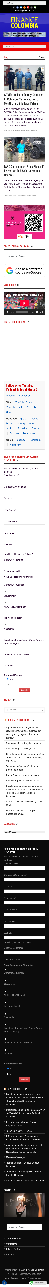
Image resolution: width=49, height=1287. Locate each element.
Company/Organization (15, 486)
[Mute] (37, 312)
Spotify (21, 423)
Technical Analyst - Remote (19, 1130)
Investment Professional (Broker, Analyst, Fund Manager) (24, 641)
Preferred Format (13, 675)
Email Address (11, 475)
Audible (34, 418)
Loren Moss (32, 130)
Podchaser (29, 433)
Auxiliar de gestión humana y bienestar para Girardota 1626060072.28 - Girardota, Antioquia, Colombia (25, 1148)
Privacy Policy (13, 1249)
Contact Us (11, 1243)
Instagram (15, 444)
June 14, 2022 (18, 195)
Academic (9, 628)
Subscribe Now (13, 1238)
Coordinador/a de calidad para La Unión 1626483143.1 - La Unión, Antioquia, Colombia (25, 757)
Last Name (9, 533)
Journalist (8, 665)
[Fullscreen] (41, 312)
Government (10, 595)
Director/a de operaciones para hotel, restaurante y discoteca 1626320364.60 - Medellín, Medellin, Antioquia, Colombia (25, 791)
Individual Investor (13, 617)
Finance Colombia (35, 1269)
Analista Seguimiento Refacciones (22, 780)
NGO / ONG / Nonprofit (15, 606)
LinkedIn (36, 439)
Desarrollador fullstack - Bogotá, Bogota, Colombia (21, 812)
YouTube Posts (14, 407)
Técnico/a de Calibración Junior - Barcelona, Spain (22, 768)
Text (11, 685)
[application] (24, 303)
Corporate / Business (14, 584)
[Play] (7, 312)
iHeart (9, 423)
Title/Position (11, 521)
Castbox (14, 433)
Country (8, 498)
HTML (12, 679)
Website (10, 395)
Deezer (36, 428)
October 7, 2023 (19, 130)
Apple (22, 418)
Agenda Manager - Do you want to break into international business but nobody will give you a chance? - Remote (23, 732)
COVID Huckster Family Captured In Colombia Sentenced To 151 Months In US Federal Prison (23, 99)
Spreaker (23, 428)
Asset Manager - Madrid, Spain (21, 748)
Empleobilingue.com (17, 1089)
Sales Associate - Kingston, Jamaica (23, 743)
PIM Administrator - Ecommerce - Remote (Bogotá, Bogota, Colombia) (23, 1138)
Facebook (21, 439)
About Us (10, 1254)
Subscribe (24, 395)
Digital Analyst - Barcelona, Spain (22, 775)
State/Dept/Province (14, 559)
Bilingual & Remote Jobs (19, 720)
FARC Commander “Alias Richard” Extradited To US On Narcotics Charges (24, 170)
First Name (10, 509)
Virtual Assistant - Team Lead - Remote (25, 1180)
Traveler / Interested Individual (18, 654)
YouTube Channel (25, 402)
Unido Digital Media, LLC (24, 10)
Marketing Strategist (15, 1157)
